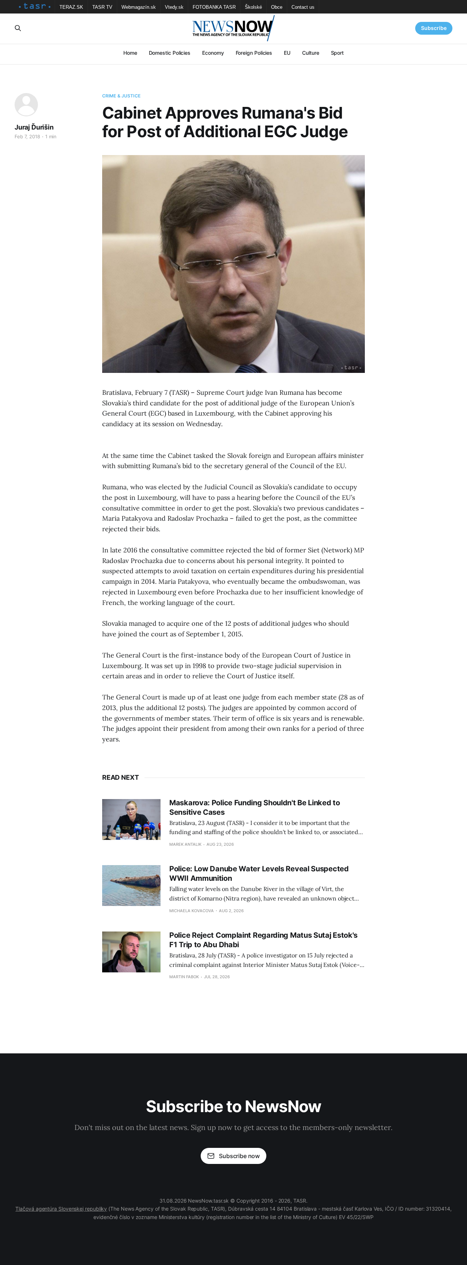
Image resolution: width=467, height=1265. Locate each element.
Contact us (303, 7)
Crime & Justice (121, 96)
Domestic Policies (170, 53)
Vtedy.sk (174, 7)
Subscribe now (239, 1156)
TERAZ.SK (71, 7)
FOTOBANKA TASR (214, 7)
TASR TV (102, 7)
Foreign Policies (254, 53)
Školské (253, 7)
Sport (337, 53)
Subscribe (434, 28)
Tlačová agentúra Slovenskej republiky (61, 1209)
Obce (276, 7)
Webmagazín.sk (138, 7)
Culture (310, 53)
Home (130, 53)
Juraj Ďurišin (34, 127)
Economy (213, 53)
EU (287, 53)
